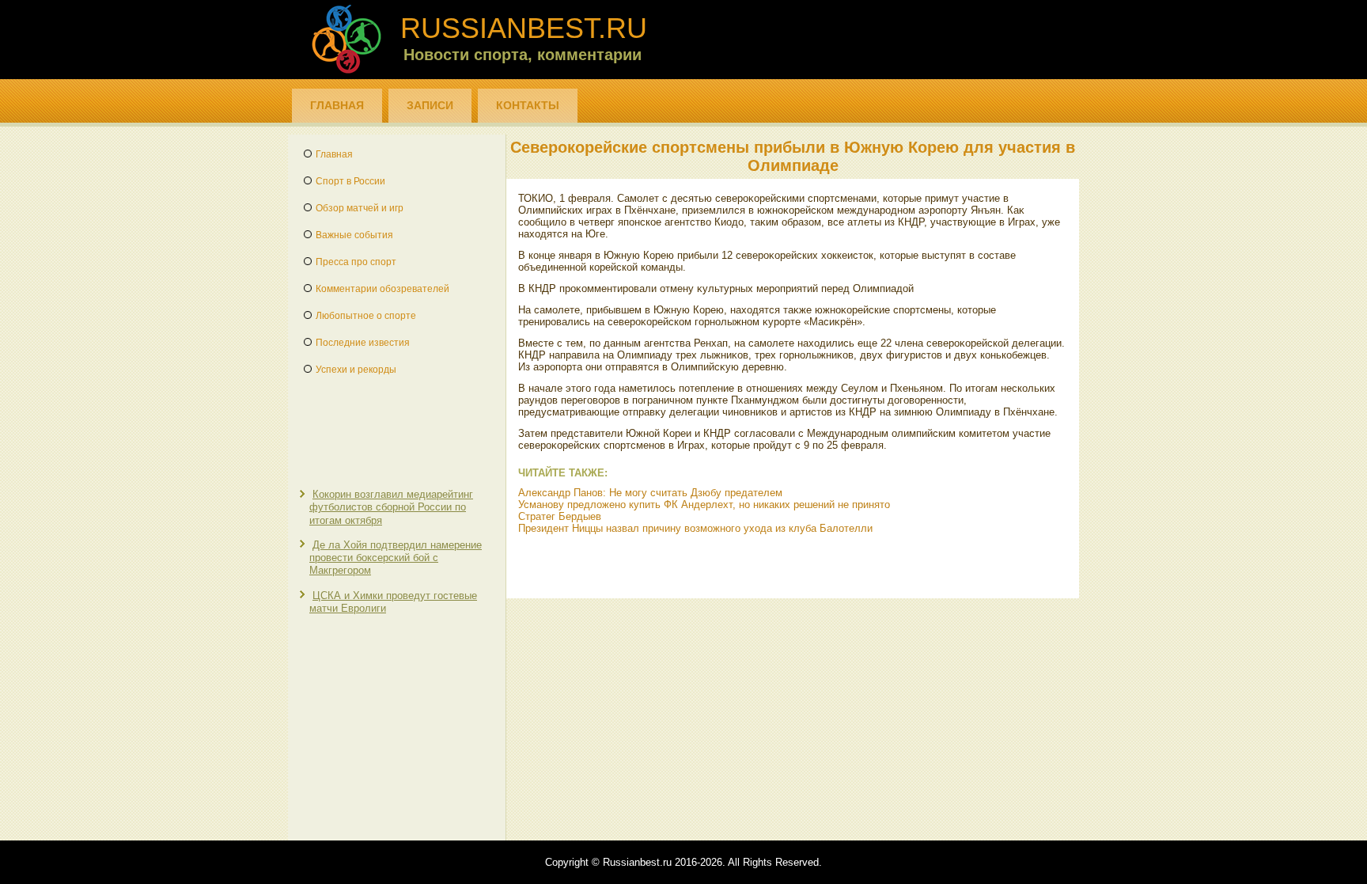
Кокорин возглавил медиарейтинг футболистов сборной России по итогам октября (391, 507)
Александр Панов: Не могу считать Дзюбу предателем (650, 493)
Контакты (527, 105)
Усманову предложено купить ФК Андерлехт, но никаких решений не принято (704, 504)
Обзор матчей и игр (359, 208)
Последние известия (363, 342)
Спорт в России (350, 181)
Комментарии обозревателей (382, 288)
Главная (337, 105)
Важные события (354, 235)
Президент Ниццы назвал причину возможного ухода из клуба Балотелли (695, 528)
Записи (430, 105)
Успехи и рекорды (356, 369)
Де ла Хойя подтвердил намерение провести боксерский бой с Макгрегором (395, 558)
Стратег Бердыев (559, 516)
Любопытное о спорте (366, 315)
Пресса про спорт (356, 261)
